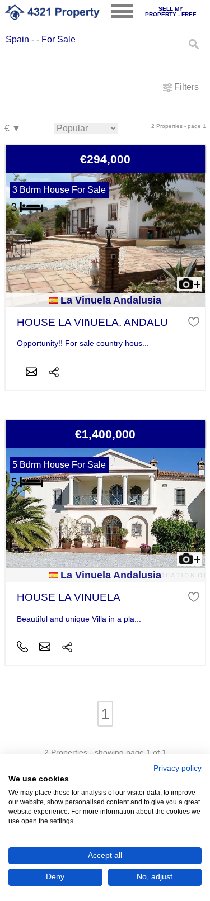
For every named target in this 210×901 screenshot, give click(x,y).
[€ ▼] (12, 128)
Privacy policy (177, 768)
